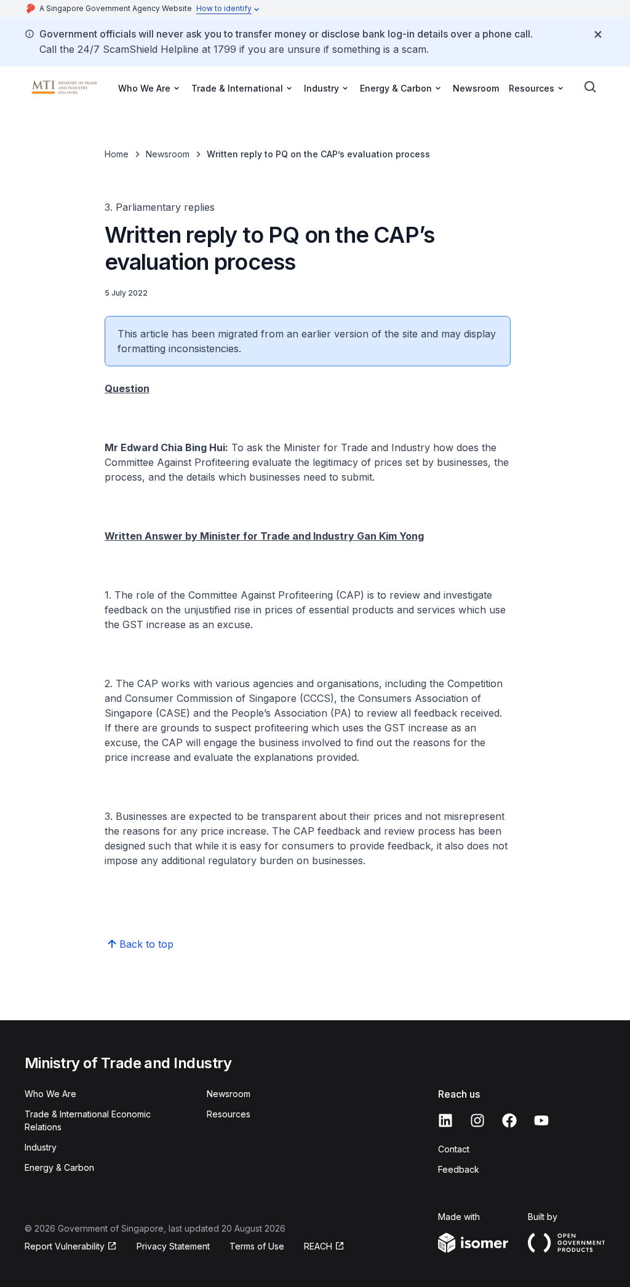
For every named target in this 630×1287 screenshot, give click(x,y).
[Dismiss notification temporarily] (598, 34)
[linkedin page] (445, 1120)
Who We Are (50, 1093)
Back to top (146, 944)
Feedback (458, 1169)
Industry (41, 1147)
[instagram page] (477, 1120)
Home (117, 154)
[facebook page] (509, 1120)
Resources (228, 1114)
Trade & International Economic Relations (88, 1120)
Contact (453, 1149)
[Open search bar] (590, 87)
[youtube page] (541, 1120)
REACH (318, 1246)
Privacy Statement (173, 1246)
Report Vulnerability (65, 1246)
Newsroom (476, 88)
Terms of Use (256, 1246)
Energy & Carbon (59, 1167)
